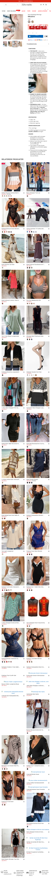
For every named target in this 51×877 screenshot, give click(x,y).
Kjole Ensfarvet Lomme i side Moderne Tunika (11, 300)
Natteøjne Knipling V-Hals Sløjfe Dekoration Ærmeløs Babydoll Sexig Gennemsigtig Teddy (11, 694)
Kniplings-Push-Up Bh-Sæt (9, 730)
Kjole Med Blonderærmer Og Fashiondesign (35, 443)
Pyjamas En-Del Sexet (32, 818)
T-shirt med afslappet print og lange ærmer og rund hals (11, 407)
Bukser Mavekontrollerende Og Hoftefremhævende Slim (11, 782)
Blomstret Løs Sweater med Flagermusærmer (35, 782)
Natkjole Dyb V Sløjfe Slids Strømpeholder (35, 586)
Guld (33, 22)
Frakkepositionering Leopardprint (10, 372)
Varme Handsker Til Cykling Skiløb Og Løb (35, 228)
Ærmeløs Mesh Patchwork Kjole (34, 336)
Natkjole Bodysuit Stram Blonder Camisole (11, 228)
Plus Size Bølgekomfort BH (33, 300)
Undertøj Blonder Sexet (8, 827)
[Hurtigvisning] (23, 193)
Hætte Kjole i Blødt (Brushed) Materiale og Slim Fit (11, 443)
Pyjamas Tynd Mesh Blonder (34, 658)
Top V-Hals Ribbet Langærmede (10, 336)
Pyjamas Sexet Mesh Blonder (34, 551)
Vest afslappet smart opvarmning (35, 622)
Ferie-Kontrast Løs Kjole (8, 264)
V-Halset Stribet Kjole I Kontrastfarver (11, 479)
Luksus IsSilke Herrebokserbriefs (35, 827)
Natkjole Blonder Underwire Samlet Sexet (11, 658)
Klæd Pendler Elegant (32, 479)
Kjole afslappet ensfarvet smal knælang (11, 876)
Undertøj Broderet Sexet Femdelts (35, 833)
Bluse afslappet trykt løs (33, 192)
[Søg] (17, 4)
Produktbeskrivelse (32, 44)
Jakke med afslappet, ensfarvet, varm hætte (35, 738)
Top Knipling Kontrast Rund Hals (10, 867)
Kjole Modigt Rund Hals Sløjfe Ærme (11, 515)
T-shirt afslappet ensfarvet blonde (11, 622)
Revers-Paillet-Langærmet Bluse (10, 738)
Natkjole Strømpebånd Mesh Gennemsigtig (35, 694)
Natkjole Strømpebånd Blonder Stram (35, 515)
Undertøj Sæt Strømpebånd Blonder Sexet (11, 747)
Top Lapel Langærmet (7, 551)
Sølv (29, 22)
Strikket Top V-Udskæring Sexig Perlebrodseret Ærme (11, 818)
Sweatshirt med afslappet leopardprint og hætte (35, 407)
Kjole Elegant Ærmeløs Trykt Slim (35, 867)
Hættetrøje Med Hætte (32, 747)
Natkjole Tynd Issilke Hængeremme (11, 586)
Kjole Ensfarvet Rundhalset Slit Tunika (35, 264)
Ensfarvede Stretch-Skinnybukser (35, 730)
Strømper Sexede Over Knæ (33, 372)
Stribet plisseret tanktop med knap (11, 192)
